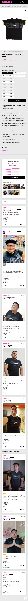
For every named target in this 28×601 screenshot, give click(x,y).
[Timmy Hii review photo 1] (14, 475)
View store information (7, 110)
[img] (6, 207)
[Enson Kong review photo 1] (14, 537)
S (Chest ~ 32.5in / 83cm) (7, 72)
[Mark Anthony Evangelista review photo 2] (4, 264)
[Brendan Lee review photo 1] (14, 310)
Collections (7, 6)
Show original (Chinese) (9, 510)
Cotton (17, 134)
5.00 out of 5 (17, 163)
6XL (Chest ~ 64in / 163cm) (7, 90)
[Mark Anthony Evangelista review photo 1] (14, 249)
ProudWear (8, 133)
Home (3, 6)
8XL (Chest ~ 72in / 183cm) (7, 96)
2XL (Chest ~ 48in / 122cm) (7, 78)
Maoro (3, 139)
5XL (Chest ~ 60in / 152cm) (7, 87)
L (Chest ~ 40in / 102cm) (7, 75)
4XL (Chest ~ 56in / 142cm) (7, 84)
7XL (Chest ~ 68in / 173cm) (7, 93)
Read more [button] (5, 273)
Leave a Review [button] (14, 177)
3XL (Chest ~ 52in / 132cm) (7, 81)
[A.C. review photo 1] (14, 418)
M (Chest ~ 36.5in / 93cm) (20, 72)
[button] (5, 150)
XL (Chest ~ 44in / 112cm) (19, 75)
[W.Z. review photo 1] (14, 362)
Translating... (7, 567)
